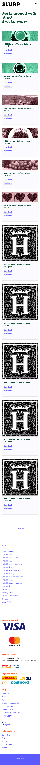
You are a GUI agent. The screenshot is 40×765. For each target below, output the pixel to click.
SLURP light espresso (11, 558)
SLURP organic (8, 580)
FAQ (3, 548)
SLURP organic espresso (12, 583)
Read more (8, 53)
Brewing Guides (8, 593)
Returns (4, 748)
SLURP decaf (8, 586)
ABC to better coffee (10, 596)
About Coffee (7, 602)
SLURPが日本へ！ (8, 716)
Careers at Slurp (8, 709)
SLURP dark (7, 567)
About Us (5, 694)
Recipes (5, 599)
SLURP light (7, 554)
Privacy (4, 700)
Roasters (5, 589)
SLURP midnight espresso (13, 577)
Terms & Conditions (9, 706)
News (4, 545)
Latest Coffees (7, 551)
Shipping (5, 741)
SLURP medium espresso (12, 564)
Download (8, 50)
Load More (20, 528)
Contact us (6, 735)
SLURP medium (9, 561)
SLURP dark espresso (11, 570)
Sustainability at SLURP (10, 703)
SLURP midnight (9, 574)
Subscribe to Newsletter (11, 713)
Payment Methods (9, 744)
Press (4, 697)
